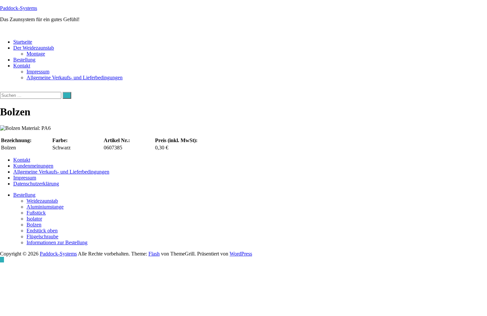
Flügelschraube (42, 236)
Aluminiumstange (45, 207)
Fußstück (36, 213)
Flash (154, 254)
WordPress (241, 254)
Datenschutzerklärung (36, 183)
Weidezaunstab (42, 201)
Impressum (38, 71)
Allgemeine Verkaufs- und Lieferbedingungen (75, 77)
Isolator (34, 218)
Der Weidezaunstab (33, 48)
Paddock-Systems (18, 8)
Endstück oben (42, 230)
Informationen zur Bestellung (57, 242)
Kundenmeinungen (33, 166)
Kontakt (21, 65)
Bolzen (34, 224)
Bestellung (24, 59)
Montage (36, 54)
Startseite (22, 42)
